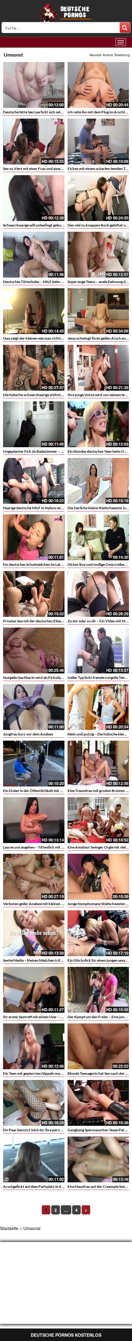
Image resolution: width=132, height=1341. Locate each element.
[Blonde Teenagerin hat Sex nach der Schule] (98, 1046)
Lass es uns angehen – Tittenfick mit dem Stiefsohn (43, 847)
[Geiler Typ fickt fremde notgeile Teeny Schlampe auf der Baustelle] (98, 650)
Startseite (9, 1228)
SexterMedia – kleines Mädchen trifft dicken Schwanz (46, 960)
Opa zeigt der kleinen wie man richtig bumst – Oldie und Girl (51, 338)
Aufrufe (108, 55)
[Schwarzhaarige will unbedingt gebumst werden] (33, 198)
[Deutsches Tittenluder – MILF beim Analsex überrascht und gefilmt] (33, 255)
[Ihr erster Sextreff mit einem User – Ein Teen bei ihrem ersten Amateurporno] (33, 990)
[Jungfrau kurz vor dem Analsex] (33, 707)
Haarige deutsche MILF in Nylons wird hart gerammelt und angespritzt (59, 508)
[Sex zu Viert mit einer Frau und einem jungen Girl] (33, 141)
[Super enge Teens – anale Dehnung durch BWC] (98, 255)
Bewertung (122, 55)
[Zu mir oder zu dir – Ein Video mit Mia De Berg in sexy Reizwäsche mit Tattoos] (98, 594)
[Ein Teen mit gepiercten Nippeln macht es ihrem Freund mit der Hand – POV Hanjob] (33, 1046)
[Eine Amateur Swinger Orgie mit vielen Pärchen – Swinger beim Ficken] (98, 820)
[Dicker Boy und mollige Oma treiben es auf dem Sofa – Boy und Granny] (98, 537)
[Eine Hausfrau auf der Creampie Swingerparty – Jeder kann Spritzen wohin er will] (98, 1159)
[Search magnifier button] (125, 27)
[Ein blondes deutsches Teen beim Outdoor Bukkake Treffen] (98, 424)
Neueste (96, 55)
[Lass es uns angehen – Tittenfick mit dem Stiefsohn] (33, 820)
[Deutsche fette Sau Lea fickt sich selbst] (33, 85)
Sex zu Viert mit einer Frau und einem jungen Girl (42, 168)
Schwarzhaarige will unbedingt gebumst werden (41, 225)
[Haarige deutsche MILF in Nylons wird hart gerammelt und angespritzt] (33, 481)
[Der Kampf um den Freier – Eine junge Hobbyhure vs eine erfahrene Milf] (98, 990)
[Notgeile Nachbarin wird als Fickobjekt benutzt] (33, 650)
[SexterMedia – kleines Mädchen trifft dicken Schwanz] (33, 933)
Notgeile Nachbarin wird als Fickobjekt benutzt (41, 677)
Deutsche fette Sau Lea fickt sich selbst (34, 112)
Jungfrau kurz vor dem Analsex (28, 734)
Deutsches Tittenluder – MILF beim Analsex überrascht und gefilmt (57, 281)
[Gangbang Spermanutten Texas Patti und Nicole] (98, 1103)
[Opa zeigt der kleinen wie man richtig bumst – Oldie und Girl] (33, 311)
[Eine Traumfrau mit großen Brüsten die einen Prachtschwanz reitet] (98, 764)
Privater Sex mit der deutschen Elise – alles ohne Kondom (49, 621)
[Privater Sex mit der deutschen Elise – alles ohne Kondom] (33, 594)
